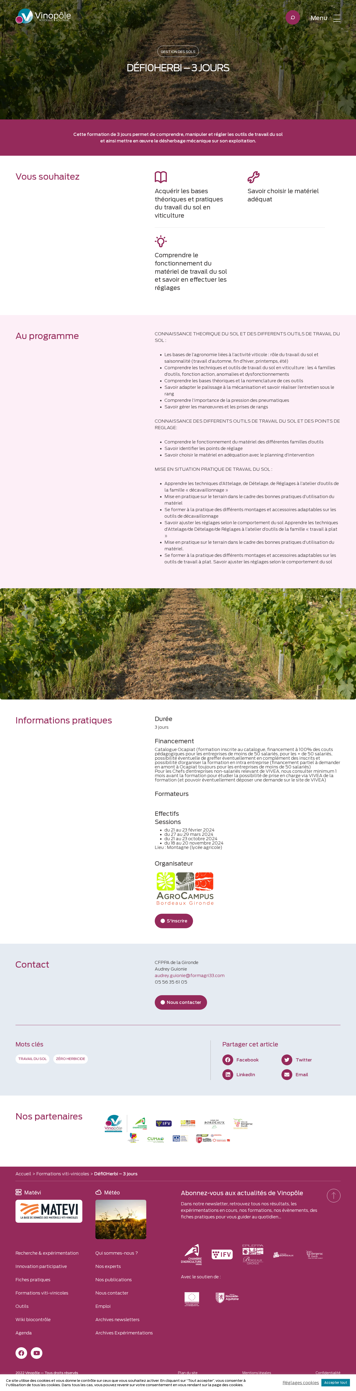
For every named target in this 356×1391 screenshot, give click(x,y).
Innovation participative (41, 1266)
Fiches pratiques (32, 1279)
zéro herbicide (70, 1059)
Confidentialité (328, 1373)
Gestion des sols (178, 52)
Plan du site (188, 1373)
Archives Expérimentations (124, 1332)
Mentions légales (256, 1373)
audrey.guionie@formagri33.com (189, 975)
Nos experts (108, 1266)
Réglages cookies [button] (301, 1382)
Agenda (23, 1332)
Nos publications (113, 1279)
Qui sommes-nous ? (116, 1253)
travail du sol (32, 1059)
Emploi (103, 1306)
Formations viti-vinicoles (62, 1173)
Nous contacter (111, 1292)
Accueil (23, 1173)
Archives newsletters (117, 1319)
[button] (326, 18)
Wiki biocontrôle (33, 1319)
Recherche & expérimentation (46, 1253)
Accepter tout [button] (335, 1382)
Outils (22, 1306)
